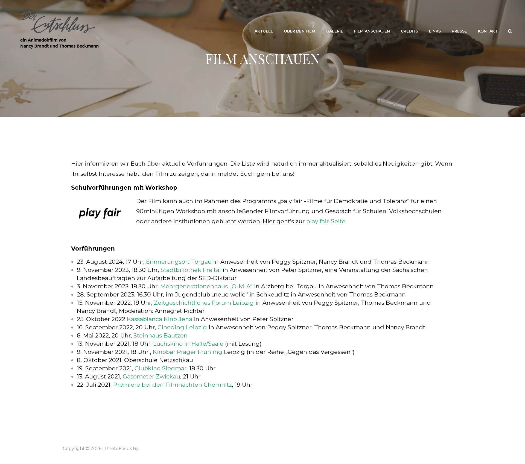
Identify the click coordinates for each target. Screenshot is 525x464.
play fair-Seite (325, 221)
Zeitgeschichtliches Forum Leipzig (204, 302)
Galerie (334, 31)
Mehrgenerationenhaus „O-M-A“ (206, 286)
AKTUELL (264, 31)
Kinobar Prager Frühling (187, 351)
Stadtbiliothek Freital (191, 269)
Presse (459, 31)
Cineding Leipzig (182, 327)
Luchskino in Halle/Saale (188, 343)
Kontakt (488, 31)
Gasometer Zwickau (151, 376)
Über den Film (299, 31)
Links (435, 31)
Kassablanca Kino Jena (158, 319)
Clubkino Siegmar (160, 368)
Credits (409, 31)
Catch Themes (155, 448)
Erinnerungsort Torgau (179, 261)
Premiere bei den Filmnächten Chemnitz (172, 384)
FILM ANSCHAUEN (372, 31)
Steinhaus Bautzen (160, 335)
